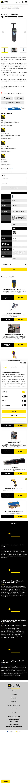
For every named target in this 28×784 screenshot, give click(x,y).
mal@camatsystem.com (6, 138)
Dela (21, 98)
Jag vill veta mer (6, 168)
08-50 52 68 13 (4, 123)
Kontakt (14, 712)
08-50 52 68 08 (4, 149)
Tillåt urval (14, 415)
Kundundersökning (14, 705)
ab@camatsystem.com (6, 125)
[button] (4, 50)
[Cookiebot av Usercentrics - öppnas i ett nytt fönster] (20, 363)
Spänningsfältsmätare (18, 6)
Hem (2, 6)
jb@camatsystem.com (6, 164)
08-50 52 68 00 (14, 724)
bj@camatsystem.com (6, 151)
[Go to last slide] (3, 32)
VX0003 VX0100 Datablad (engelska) (13, 93)
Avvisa (14, 420)
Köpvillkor (14, 694)
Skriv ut (8, 98)
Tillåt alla (14, 411)
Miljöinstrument (8, 6)
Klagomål (14, 701)
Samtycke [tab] (5, 367)
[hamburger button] (26, 2)
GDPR (14, 691)
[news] (14, 541)
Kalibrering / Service (14, 102)
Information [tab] (14, 367)
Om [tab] (23, 367)
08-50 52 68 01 (4, 162)
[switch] (24, 396)
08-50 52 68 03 (4, 136)
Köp (14, 269)
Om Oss (14, 709)
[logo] (4, 2)
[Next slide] (25, 32)
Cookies (14, 698)
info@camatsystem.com (14, 726)
